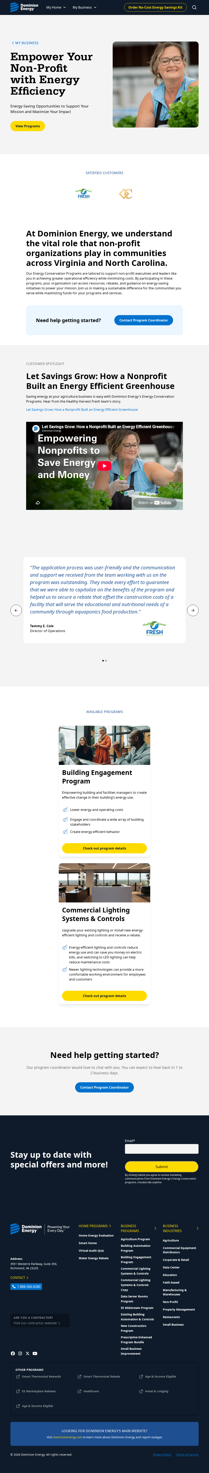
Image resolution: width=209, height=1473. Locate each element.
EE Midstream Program (137, 1308)
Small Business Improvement (131, 1351)
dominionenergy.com (67, 1437)
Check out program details (104, 848)
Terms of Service (187, 1454)
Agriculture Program (135, 1239)
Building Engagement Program (136, 1259)
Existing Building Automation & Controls (137, 1316)
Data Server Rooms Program (134, 1298)
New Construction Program (133, 1328)
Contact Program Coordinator (143, 320)
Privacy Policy (162, 1454)
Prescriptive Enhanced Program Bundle (136, 1339)
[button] (56, 7)
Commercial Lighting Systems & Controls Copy (135, 1285)
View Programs (28, 126)
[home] (24, 7)
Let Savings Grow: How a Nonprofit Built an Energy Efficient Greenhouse (82, 409)
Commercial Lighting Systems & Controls (135, 1271)
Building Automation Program (135, 1248)
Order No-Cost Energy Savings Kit (155, 7)
